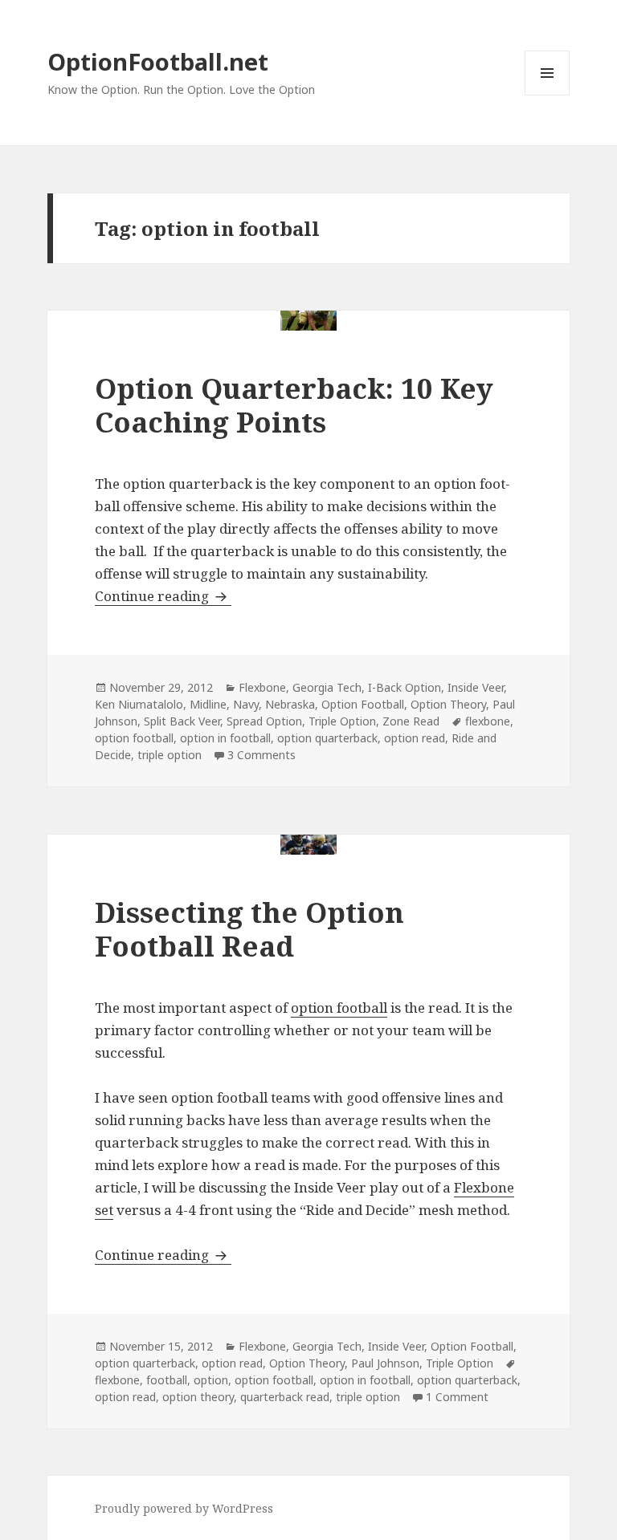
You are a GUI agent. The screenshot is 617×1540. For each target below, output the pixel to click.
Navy (246, 704)
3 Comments (261, 754)
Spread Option (264, 721)
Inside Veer (475, 687)
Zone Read (410, 721)
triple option (169, 754)
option (211, 1380)
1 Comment (457, 1396)
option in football (225, 738)
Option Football (362, 704)
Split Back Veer (182, 721)
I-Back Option (404, 687)
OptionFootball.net (157, 61)
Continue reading (163, 596)
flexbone (487, 721)
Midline (208, 704)
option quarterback (327, 738)
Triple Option (342, 721)
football (166, 1380)
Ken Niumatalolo (139, 704)
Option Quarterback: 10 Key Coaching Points (294, 405)
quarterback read (284, 1396)
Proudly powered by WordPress (184, 1508)
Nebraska (290, 704)
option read (414, 738)
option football (134, 738)
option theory (198, 1396)
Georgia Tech (327, 687)
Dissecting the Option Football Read (249, 929)
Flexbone (262, 687)
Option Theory (448, 704)
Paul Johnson (385, 1363)
